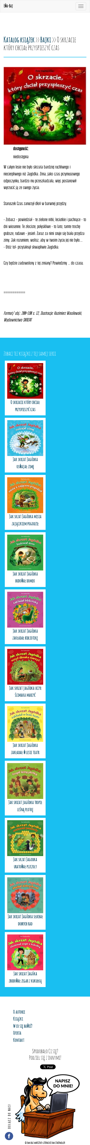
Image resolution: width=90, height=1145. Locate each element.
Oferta (17, 1033)
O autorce (19, 1012)
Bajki (45, 40)
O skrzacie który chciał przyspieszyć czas (25, 406)
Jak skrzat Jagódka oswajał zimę (25, 463)
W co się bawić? (22, 1026)
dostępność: (21, 148)
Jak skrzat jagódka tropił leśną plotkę (25, 806)
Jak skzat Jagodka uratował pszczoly (25, 863)
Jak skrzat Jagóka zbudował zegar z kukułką (25, 977)
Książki (18, 1019)
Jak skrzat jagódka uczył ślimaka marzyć (25, 692)
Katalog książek (19, 40)
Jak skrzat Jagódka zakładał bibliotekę (25, 635)
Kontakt (18, 1040)
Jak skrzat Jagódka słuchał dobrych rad (25, 920)
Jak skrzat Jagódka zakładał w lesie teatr (25, 749)
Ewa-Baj (8, 6)
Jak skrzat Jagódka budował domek (25, 578)
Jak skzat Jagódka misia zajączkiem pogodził (25, 520)
